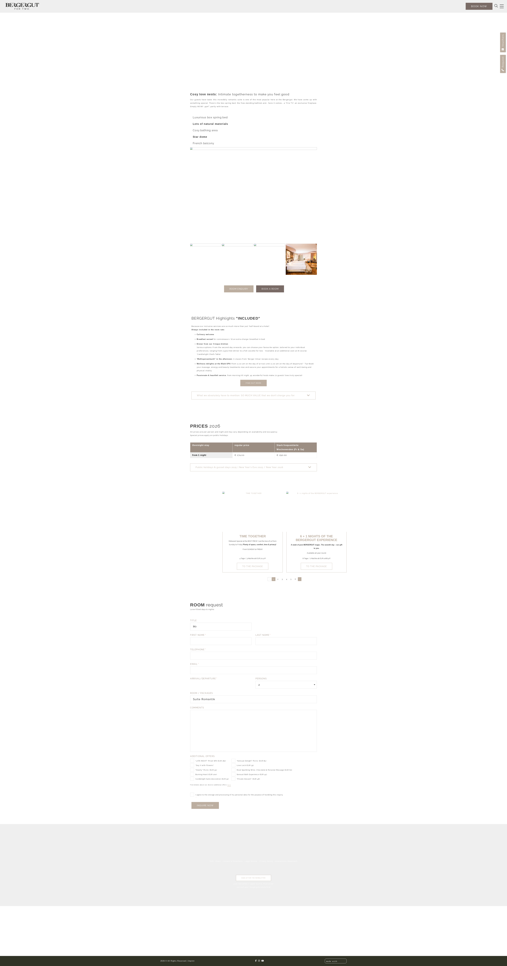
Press (218, 861)
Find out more (253, 383)
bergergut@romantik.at (260, 887)
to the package (252, 566)
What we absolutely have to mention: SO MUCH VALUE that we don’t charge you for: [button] (246, 395)
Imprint (191, 961)
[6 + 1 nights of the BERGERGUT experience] (316, 512)
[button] (253, 395)
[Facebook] (256, 961)
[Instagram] (259, 961)
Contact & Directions (233, 861)
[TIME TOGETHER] (252, 512)
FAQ (212, 861)
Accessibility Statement (286, 861)
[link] (184, 921)
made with (332, 961)
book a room (270, 289)
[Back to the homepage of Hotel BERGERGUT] (22, 6)
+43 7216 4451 (242, 887)
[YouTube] (262, 961)
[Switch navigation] (502, 6)
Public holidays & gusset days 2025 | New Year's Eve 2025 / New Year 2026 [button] (239, 467)
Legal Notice (251, 861)
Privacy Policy (266, 861)
